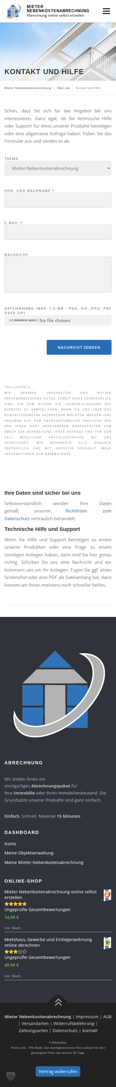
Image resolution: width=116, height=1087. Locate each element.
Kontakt (90, 1030)
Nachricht (16, 254)
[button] (10, 1076)
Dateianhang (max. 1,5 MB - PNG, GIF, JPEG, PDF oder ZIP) (58, 310)
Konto (10, 843)
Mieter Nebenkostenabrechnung (58, 8)
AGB (107, 1016)
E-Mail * (13, 222)
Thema (11, 158)
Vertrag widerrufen (58, 1071)
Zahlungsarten (33, 1030)
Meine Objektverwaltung (29, 853)
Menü (106, 11)
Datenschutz (58, 454)
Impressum (87, 1016)
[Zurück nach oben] (58, 1002)
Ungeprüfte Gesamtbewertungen (37, 909)
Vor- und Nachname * (29, 190)
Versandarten (35, 1023)
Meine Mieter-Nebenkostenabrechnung (44, 862)
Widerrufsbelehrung (74, 1023)
